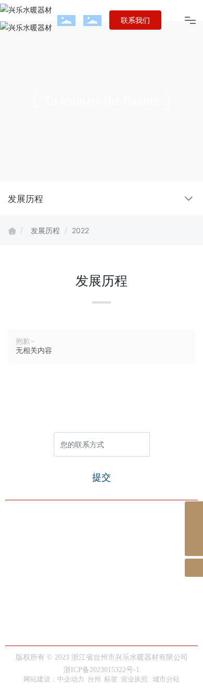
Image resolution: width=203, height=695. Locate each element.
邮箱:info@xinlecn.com (52, 640)
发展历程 (45, 230)
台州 (94, 679)
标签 (111, 679)
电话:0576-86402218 (48, 610)
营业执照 (134, 679)
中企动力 (70, 679)
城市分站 (166, 679)
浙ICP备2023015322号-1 (101, 670)
